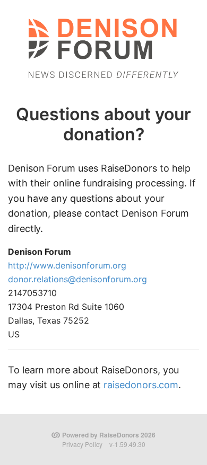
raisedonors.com (141, 384)
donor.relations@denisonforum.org (77, 279)
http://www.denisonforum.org (67, 265)
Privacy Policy (82, 444)
